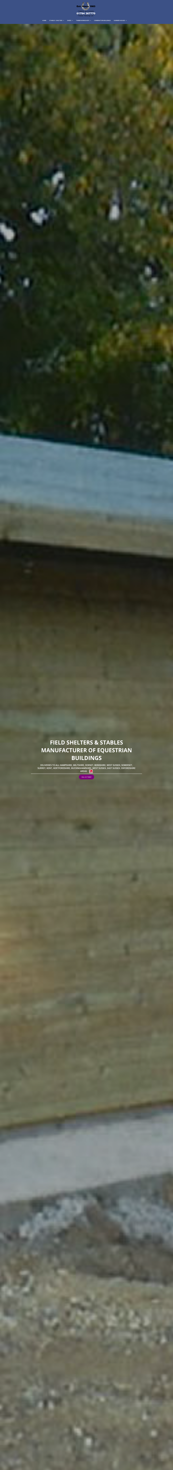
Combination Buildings (102, 20)
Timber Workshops (82, 20)
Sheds (69, 20)
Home (44, 20)
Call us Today (86, 777)
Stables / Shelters (55, 20)
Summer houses (119, 20)
